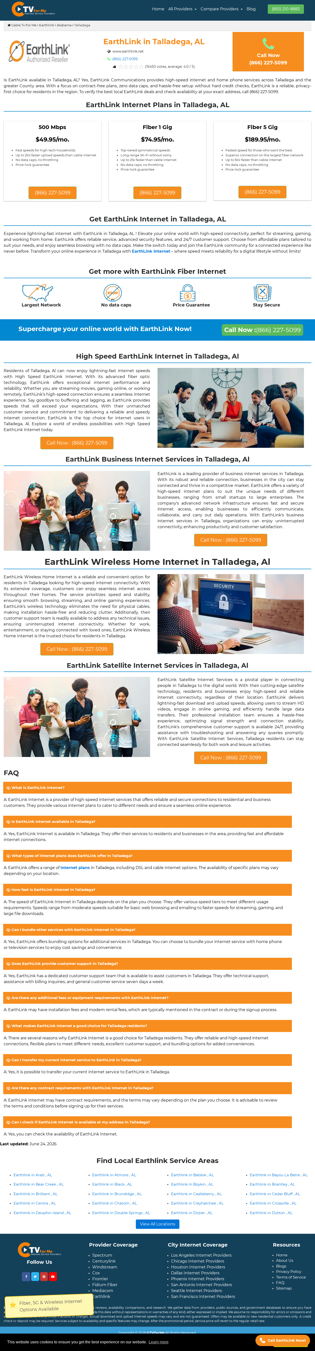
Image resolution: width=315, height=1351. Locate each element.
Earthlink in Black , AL (112, 1200)
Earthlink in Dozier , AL (192, 1228)
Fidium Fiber (104, 1300)
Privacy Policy (288, 1287)
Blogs (281, 1281)
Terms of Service (291, 1293)
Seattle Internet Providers (196, 1306)
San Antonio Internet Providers (201, 1300)
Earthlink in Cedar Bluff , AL (275, 1209)
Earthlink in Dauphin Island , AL (42, 1228)
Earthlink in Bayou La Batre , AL (279, 1190)
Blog (251, 9)
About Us (284, 1276)
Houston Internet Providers (198, 1282)
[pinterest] (44, 1292)
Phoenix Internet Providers (197, 1294)
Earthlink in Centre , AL (35, 1219)
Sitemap (284, 1304)
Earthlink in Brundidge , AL (117, 1209)
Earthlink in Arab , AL (33, 1190)
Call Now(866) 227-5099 (268, 59)
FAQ (280, 1298)
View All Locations (157, 1239)
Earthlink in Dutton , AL (271, 1228)
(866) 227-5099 (124, 59)
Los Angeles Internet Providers (201, 1271)
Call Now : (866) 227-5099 (77, 447)
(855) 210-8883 (286, 9)
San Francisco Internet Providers (203, 1312)
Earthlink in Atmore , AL (114, 1190)
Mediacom (102, 1306)
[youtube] (53, 1292)
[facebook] (26, 1292)
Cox (96, 1288)
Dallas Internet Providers (195, 1288)
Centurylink (104, 1277)
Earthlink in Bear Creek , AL (39, 1200)
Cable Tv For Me (23, 25)
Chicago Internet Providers (197, 1277)
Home (158, 9)
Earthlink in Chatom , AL (114, 1219)
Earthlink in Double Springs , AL (121, 1228)
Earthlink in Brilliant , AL (36, 1209)
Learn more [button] (159, 1342)
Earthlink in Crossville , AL (273, 1219)
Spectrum (102, 1271)
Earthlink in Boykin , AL (192, 1200)
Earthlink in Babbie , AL (192, 1190)
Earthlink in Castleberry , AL (196, 1209)
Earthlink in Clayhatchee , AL (197, 1219)
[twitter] (35, 1292)
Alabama (64, 25)
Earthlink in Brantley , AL (272, 1200)
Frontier (100, 1294)
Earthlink (46, 25)
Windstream (104, 1282)
